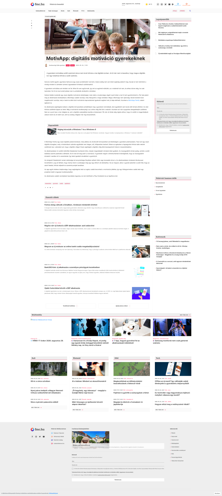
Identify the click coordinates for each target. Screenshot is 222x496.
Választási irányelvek (177, 460)
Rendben (217, 493)
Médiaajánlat (175, 443)
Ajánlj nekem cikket (122, 306)
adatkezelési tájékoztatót (104, 475)
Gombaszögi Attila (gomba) (57, 65)
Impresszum (175, 440)
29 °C (150, 4)
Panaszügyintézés (176, 457)
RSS (172, 454)
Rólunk (173, 433)
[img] (37, 4)
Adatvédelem (175, 447)
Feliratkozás (173, 130)
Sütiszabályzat (53, 493)
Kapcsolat (174, 436)
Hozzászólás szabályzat (178, 450)
